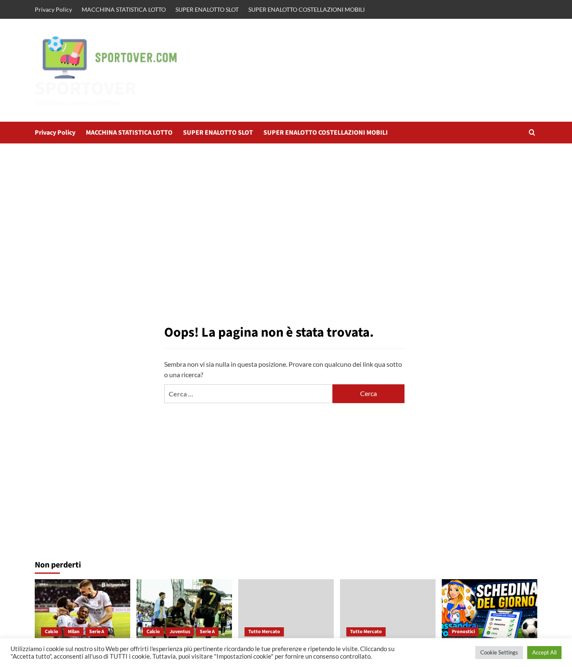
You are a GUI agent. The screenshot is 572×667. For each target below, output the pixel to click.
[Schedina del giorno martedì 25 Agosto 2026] (489, 611)
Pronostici (463, 631)
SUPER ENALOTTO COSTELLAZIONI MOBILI (306, 9)
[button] (532, 132)
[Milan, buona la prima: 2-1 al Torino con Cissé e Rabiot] (82, 611)
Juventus (180, 631)
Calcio (51, 631)
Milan (74, 631)
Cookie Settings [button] (499, 652)
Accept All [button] (544, 652)
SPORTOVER (86, 88)
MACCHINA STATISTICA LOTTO (124, 9)
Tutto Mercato (264, 631)
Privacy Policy (53, 9)
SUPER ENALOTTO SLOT (207, 9)
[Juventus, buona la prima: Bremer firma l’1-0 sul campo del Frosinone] (184, 611)
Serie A (96, 631)
